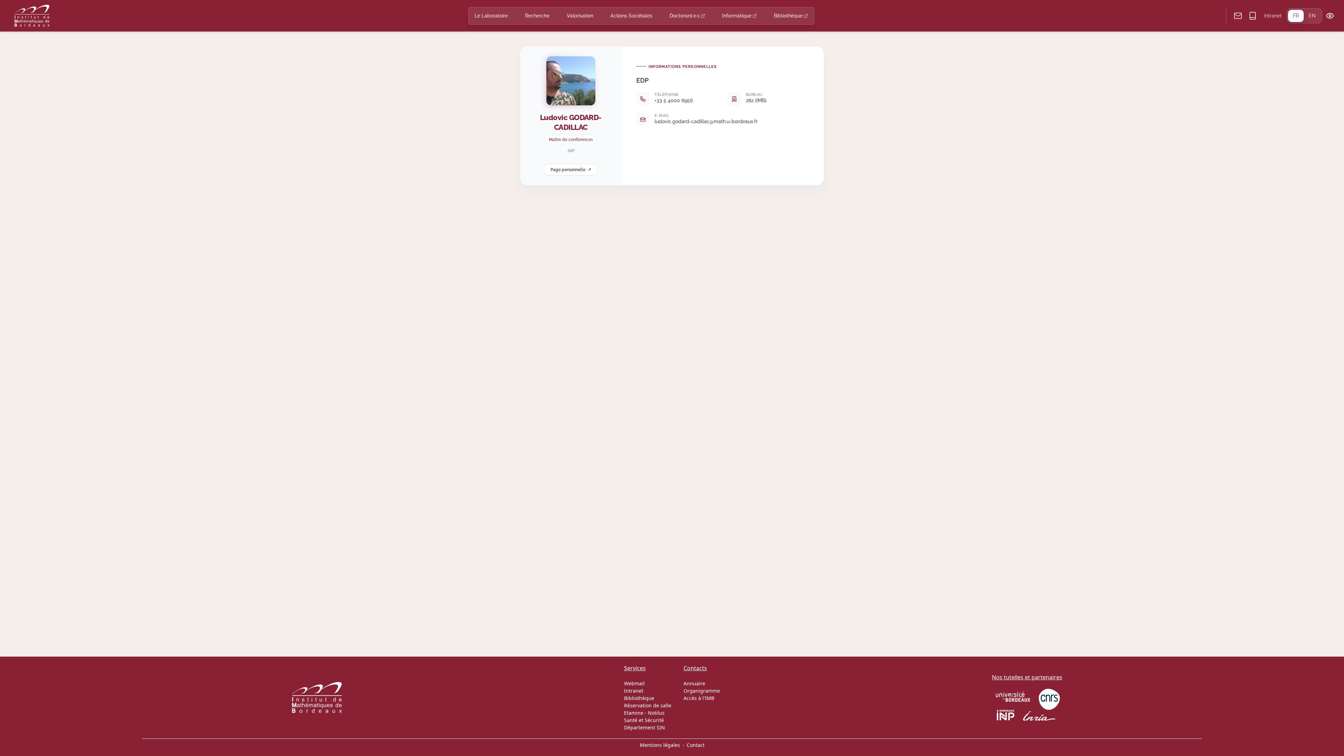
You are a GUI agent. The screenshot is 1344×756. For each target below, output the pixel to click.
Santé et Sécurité (644, 720)
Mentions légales (660, 745)
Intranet (1273, 16)
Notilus (656, 712)
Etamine (633, 712)
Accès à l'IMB (699, 698)
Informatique (737, 16)
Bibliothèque (789, 16)
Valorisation (580, 16)
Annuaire (694, 683)
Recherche (537, 16)
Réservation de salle (647, 705)
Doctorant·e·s (685, 16)
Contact (696, 745)
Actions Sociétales (631, 16)
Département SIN (644, 727)
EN (1312, 16)
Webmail (634, 683)
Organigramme (702, 690)
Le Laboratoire (491, 16)
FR (1296, 16)
